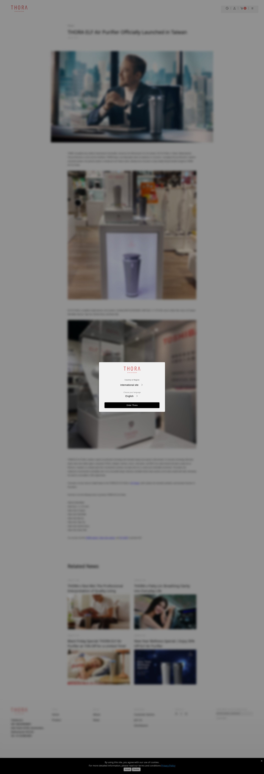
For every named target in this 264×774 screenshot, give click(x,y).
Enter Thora (132, 405)
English (129, 396)
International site (129, 385)
